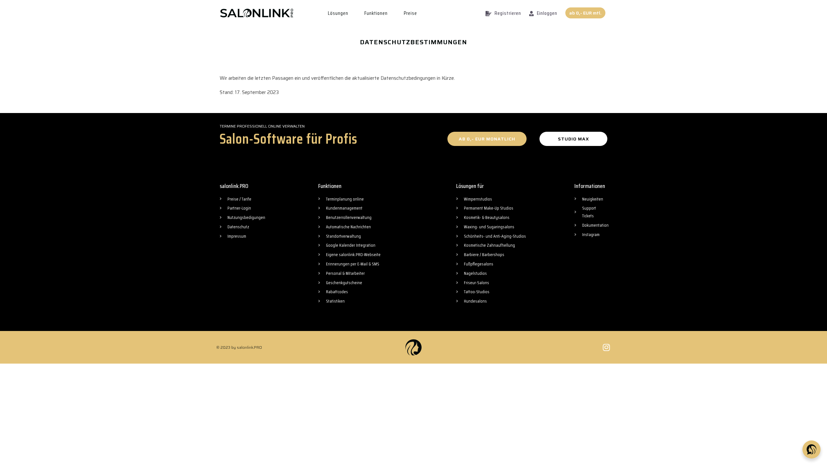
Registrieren (507, 13)
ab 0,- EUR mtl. (585, 12)
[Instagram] (606, 347)
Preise (410, 13)
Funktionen (376, 13)
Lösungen (338, 13)
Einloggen (546, 13)
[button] (487, 139)
